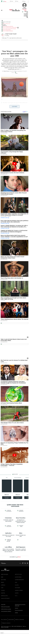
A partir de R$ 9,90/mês (7, 498)
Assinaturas (11, 26)
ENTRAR (24, 9)
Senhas (9, 29)
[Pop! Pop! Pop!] (3, 35)
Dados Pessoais (13, 28)
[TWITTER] (25, 563)
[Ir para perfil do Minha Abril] (14, 23)
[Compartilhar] (2, 109)
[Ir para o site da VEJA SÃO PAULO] (14, 10)
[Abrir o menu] (2, 10)
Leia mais (14, 106)
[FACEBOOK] (22, 563)
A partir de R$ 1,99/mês (18, 498)
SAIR (25, 10)
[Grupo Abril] (1, 1)
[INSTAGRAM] (27, 563)
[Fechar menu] (2, 21)
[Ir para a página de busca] (27, 17)
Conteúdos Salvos (14, 27)
